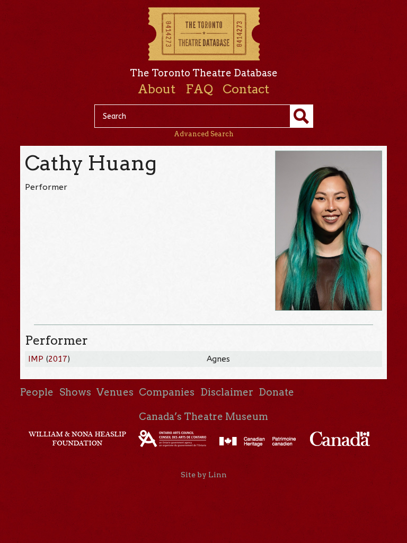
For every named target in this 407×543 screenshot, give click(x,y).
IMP (35, 359)
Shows (75, 392)
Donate (276, 392)
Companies (166, 392)
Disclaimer (226, 392)
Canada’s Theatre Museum (203, 416)
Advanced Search (204, 134)
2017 (57, 359)
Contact (246, 89)
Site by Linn (204, 474)
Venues (115, 392)
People (37, 392)
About (156, 89)
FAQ (199, 89)
